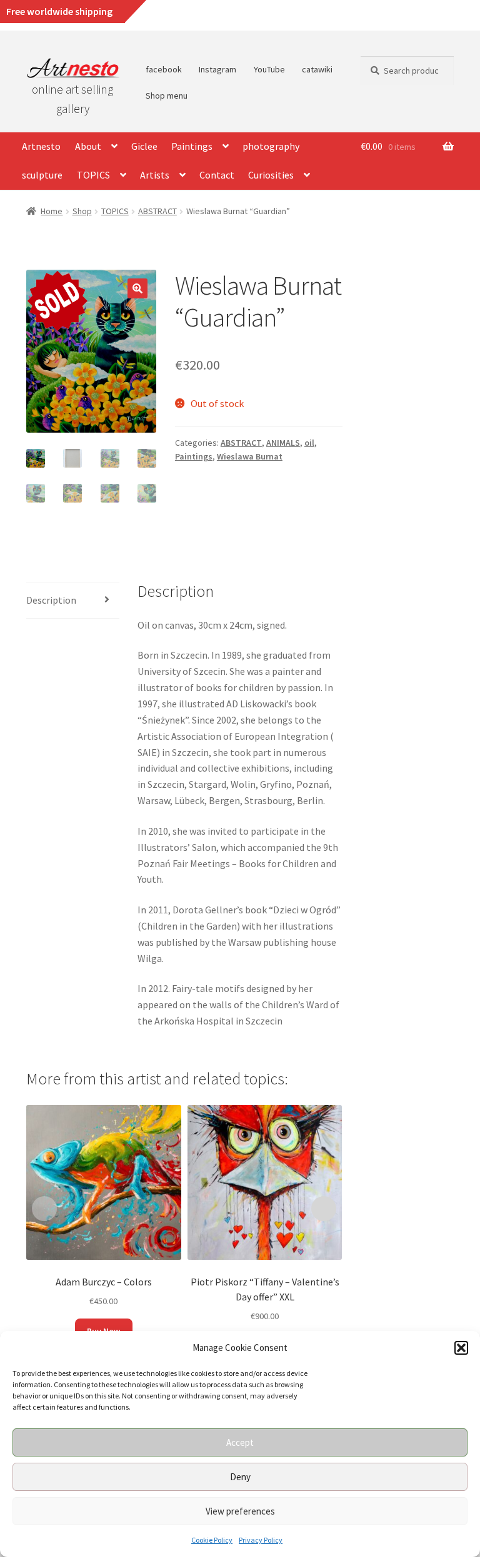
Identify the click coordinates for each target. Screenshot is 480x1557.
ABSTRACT (157, 211)
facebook (164, 69)
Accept (240, 1442)
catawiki (317, 69)
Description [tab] (51, 600)
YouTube (269, 69)
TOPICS (93, 175)
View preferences (240, 1511)
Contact (216, 175)
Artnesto (41, 146)
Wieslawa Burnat (249, 456)
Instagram (217, 69)
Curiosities (271, 175)
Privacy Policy (260, 1540)
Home (51, 211)
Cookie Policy (211, 1540)
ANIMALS (283, 442)
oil (309, 442)
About (88, 146)
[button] (461, 1348)
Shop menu (167, 95)
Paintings (191, 146)
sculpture (42, 175)
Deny (240, 1477)
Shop (82, 211)
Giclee (144, 146)
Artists (154, 175)
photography (270, 146)
